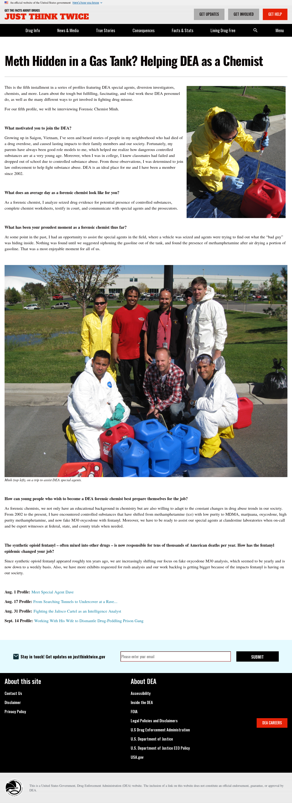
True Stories (105, 30)
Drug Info (33, 30)
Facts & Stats (182, 30)
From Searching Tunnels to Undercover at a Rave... (75, 601)
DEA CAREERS (272, 722)
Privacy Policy (15, 711)
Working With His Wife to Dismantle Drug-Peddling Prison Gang (88, 620)
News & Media (68, 30)
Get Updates (209, 14)
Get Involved (244, 14)
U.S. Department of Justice (152, 739)
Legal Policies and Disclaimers (154, 720)
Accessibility (141, 693)
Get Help (275, 14)
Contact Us (13, 693)
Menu (280, 30)
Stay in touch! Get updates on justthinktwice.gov (63, 656)
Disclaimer (13, 702)
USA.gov (137, 757)
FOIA (134, 711)
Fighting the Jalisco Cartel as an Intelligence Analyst (77, 611)
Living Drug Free (223, 30)
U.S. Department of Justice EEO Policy (160, 748)
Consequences (143, 30)
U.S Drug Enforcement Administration (160, 730)
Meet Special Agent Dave (52, 592)
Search (255, 30)
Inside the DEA (142, 702)
